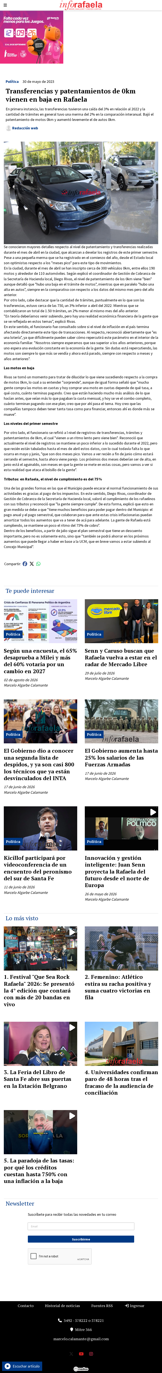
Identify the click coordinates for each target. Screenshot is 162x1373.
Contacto (26, 1305)
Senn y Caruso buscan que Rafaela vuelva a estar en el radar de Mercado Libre (121, 657)
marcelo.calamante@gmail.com (81, 1338)
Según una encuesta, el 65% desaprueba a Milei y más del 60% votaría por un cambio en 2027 (40, 661)
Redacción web (25, 128)
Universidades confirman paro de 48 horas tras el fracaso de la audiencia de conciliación (121, 1082)
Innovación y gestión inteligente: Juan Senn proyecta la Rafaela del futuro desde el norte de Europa (117, 871)
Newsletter (20, 1203)
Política (12, 81)
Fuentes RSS (102, 1305)
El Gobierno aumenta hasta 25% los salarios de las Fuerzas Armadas (121, 757)
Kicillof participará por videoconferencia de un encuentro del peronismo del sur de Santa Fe (38, 868)
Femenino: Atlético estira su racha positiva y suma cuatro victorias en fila (118, 987)
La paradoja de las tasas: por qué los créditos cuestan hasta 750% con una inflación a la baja (39, 1170)
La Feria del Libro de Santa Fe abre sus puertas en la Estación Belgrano (37, 1078)
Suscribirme (81, 1239)
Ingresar (136, 1305)
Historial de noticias (62, 1305)
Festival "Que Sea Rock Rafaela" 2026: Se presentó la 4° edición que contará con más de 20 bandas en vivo (39, 990)
